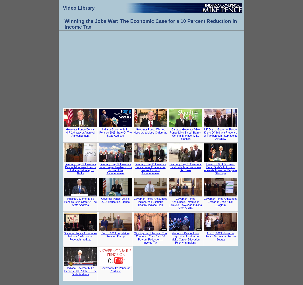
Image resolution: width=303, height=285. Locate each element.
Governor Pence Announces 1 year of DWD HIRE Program (220, 201)
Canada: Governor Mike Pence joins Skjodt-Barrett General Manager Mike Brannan (185, 134)
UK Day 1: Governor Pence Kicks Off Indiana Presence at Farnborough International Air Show (220, 134)
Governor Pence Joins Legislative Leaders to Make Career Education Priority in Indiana (185, 238)
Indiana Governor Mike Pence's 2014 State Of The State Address (80, 201)
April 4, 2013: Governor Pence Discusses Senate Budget (221, 236)
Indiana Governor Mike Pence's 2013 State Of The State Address (80, 271)
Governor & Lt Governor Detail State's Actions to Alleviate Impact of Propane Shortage (220, 169)
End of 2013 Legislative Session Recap (115, 235)
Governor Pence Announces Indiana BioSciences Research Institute (80, 236)
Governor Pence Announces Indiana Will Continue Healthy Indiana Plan (150, 201)
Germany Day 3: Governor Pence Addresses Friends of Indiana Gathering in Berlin (80, 169)
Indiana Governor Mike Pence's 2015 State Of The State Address (115, 132)
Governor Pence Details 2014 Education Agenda (115, 200)
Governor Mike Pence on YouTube (115, 269)
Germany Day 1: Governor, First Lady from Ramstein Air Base (186, 167)
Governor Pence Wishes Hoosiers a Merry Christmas (150, 131)
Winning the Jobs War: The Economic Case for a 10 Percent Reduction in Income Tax (150, 238)
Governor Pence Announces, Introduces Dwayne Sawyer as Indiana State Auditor (185, 203)
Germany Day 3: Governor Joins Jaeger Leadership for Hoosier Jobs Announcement (115, 169)
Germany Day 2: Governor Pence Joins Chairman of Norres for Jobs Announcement (150, 169)
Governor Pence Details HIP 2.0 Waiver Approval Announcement (80, 132)
